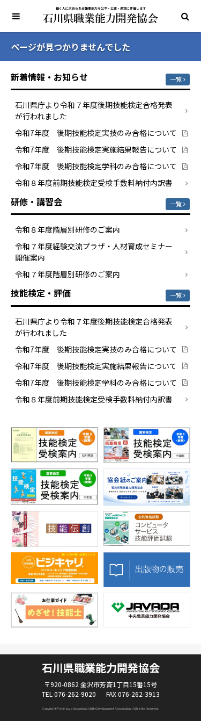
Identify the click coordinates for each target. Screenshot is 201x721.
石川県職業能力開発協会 (100, 18)
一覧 (176, 79)
